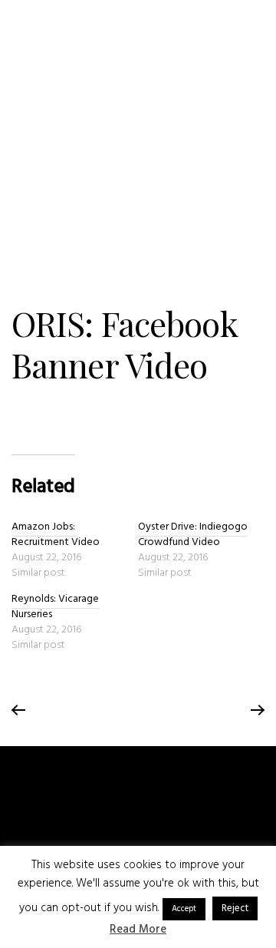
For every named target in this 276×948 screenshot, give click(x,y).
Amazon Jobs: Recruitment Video (56, 534)
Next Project (256, 710)
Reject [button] (235, 908)
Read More (138, 929)
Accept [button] (184, 909)
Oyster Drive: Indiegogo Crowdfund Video (193, 534)
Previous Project (19, 710)
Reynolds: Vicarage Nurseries (55, 606)
